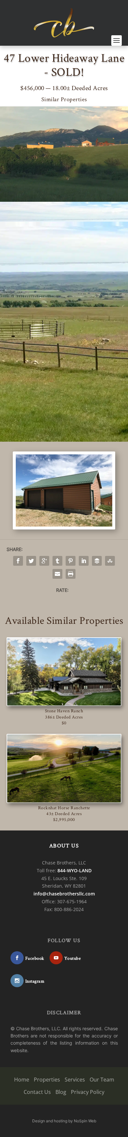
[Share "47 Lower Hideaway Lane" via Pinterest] (70, 560)
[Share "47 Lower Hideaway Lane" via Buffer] (96, 560)
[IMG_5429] (64, 525)
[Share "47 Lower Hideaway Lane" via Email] (57, 573)
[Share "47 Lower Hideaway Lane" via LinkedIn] (83, 560)
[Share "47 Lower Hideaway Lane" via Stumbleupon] (110, 560)
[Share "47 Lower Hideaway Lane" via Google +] (44, 560)
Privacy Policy (87, 1092)
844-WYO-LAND (74, 870)
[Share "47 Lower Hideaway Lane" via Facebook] (18, 560)
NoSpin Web (85, 1120)
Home (21, 1079)
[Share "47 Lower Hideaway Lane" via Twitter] (31, 560)
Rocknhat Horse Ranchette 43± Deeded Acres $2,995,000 (64, 813)
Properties (47, 1079)
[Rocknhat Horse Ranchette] (64, 768)
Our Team (102, 1079)
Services (75, 1079)
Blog (60, 1092)
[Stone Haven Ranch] (64, 672)
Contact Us (37, 1092)
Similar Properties (64, 99)
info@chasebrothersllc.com (64, 894)
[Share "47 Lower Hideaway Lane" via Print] (70, 573)
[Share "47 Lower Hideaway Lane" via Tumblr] (57, 560)
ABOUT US (64, 845)
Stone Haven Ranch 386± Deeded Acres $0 (64, 716)
